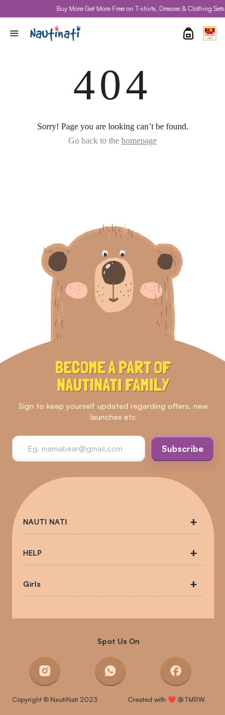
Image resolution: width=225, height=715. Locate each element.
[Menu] (14, 33)
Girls (31, 583)
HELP (32, 552)
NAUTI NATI (45, 521)
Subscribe (183, 448)
